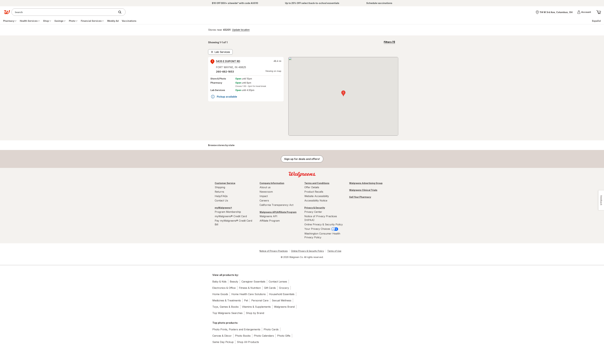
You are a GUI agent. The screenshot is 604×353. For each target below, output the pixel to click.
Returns (219, 191)
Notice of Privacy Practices (274, 251)
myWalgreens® (223, 207)
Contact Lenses (278, 281)
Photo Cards (271, 329)
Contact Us (221, 200)
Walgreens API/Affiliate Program (278, 212)
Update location (241, 29)
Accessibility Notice (315, 200)
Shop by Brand (255, 313)
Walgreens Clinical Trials (363, 190)
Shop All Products (248, 342)
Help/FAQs (221, 196)
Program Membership (228, 211)
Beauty (234, 281)
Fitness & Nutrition (250, 287)
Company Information (272, 183)
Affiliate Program (270, 220)
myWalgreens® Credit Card (231, 216)
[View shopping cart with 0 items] (599, 12)
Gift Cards (270, 287)
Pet (246, 300)
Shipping (220, 187)
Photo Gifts (283, 335)
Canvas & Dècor (222, 335)
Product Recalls (313, 191)
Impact (264, 196)
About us (265, 187)
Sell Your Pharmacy (360, 197)
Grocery (284, 287)
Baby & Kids (219, 281)
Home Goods (220, 294)
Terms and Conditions (316, 183)
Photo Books (243, 335)
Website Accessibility (316, 196)
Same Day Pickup (223, 342)
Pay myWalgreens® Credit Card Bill (233, 222)
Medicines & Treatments (226, 300)
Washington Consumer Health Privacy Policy (322, 235)
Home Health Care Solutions (248, 294)
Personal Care (259, 300)
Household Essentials (281, 294)
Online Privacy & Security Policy (323, 224)
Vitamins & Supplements (256, 306)
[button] (584, 12)
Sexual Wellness (281, 300)
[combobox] (64, 12)
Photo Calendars (264, 335)
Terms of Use (334, 251)
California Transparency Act (276, 204)
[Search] (121, 12)
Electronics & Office (224, 287)
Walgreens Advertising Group (366, 183)
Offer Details (311, 187)
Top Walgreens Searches (227, 313)
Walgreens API (268, 216)
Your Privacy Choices (317, 228)
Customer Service (225, 183)
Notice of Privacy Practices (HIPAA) (320, 218)
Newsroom (266, 191)
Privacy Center (313, 211)
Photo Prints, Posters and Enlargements (236, 329)
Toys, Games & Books (225, 306)
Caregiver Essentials (253, 281)
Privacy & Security (314, 207)
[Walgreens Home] (7, 12)
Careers (264, 200)
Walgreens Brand (284, 306)
